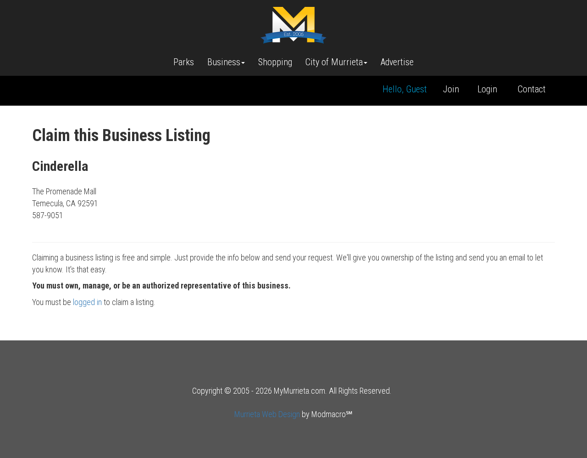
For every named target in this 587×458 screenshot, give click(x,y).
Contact (532, 89)
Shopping (275, 62)
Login (487, 89)
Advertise (397, 62)
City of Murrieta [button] (334, 62)
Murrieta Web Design (267, 414)
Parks (183, 62)
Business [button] (223, 62)
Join (451, 89)
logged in (87, 302)
